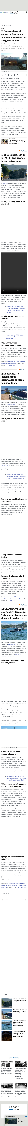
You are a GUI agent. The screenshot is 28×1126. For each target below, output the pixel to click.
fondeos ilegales (12, 644)
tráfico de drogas (10, 404)
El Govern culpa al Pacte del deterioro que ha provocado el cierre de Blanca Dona (17, 142)
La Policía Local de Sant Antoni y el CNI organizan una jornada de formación (7, 1092)
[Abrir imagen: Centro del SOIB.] (14, 61)
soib (8, 893)
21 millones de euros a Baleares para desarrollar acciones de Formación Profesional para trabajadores (20, 1072)
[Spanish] (6, 12)
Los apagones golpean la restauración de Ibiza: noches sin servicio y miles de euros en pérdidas (19, 1034)
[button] (2, 75)
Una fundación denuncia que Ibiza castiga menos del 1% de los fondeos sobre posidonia (16, 778)
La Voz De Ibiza (11, 365)
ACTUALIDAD (5, 25)
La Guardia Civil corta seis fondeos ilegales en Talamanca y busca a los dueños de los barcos (13, 885)
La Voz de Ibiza (4, 78)
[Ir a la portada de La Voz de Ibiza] (14, 12)
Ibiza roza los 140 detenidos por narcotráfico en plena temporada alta (15, 337)
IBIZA (9, 25)
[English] (4, 12)
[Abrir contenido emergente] (1, 13)
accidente (5, 183)
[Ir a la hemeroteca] (26, 12)
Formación (5, 893)
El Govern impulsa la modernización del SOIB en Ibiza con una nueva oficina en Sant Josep (6, 1072)
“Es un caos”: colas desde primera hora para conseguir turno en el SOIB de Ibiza (20, 1092)
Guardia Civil (4, 465)
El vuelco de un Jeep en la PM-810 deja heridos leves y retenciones (20, 1000)
